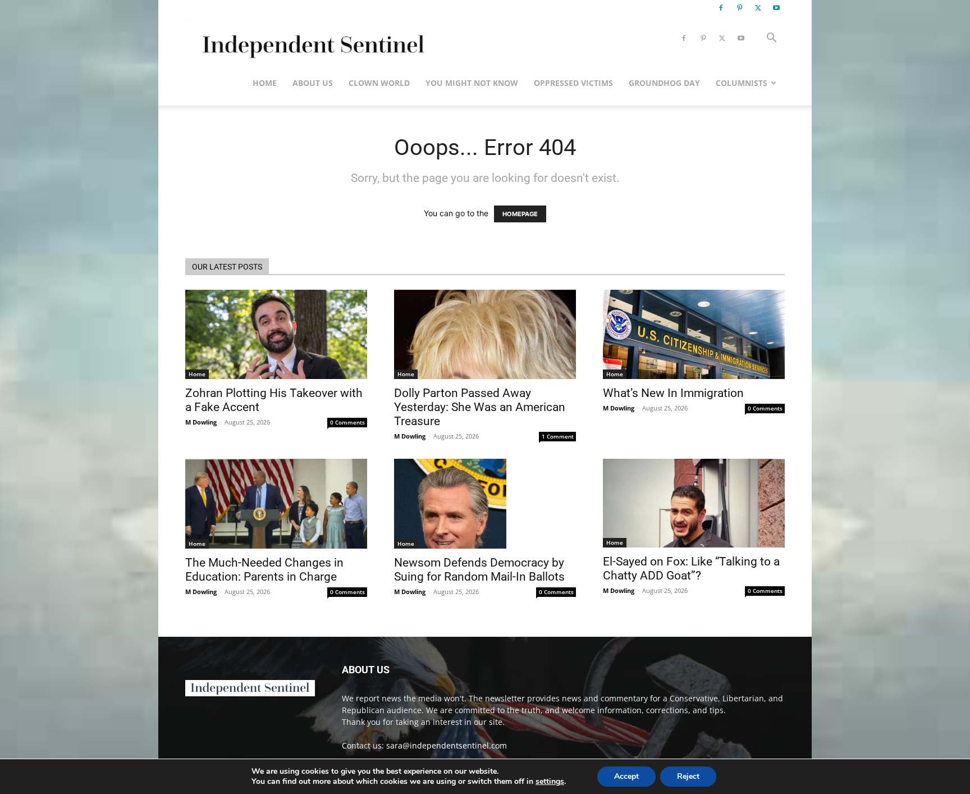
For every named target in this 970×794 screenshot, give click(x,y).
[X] (757, 8)
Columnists (741, 82)
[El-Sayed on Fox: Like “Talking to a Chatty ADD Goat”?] (694, 503)
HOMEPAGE (520, 214)
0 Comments (347, 422)
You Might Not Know (471, 82)
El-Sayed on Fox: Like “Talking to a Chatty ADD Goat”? (691, 568)
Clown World (379, 82)
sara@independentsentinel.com (446, 745)
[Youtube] (776, 8)
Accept (626, 776)
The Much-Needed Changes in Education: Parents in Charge (264, 569)
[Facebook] (720, 8)
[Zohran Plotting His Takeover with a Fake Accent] (276, 334)
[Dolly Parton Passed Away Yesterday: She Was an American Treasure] (485, 334)
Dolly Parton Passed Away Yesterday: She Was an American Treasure (479, 407)
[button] (771, 39)
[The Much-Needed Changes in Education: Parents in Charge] (276, 504)
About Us (312, 82)
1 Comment (558, 436)
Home (265, 82)
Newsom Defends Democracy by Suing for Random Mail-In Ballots (479, 569)
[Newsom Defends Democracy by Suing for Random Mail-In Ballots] (485, 504)
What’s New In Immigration (673, 393)
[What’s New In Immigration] (694, 334)
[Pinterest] (739, 8)
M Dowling (201, 422)
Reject (688, 776)
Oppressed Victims (573, 82)
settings (550, 782)
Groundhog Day (664, 82)
